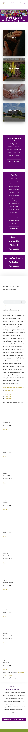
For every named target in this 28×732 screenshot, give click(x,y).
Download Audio (9, 390)
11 (6, 675)
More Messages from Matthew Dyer (13, 387)
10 (5, 675)
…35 (9, 675)
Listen (6, 306)
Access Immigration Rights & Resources (14, 243)
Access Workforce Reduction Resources (14, 262)
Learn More (14, 228)
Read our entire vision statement (14, 719)
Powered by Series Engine (10, 678)
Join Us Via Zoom (14, 161)
